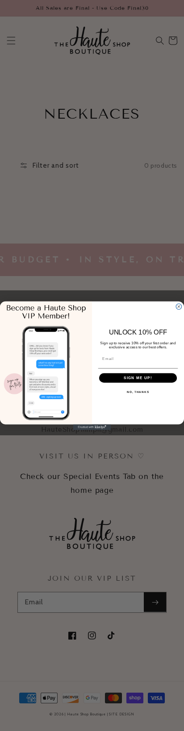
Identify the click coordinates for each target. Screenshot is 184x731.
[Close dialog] (179, 307)
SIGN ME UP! (138, 378)
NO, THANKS (138, 391)
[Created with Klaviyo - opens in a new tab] (92, 427)
